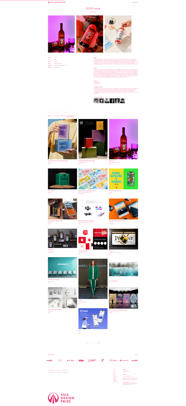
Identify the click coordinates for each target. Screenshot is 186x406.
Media (114, 380)
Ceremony (115, 377)
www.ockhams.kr (97, 82)
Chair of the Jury (52, 370)
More (136, 354)
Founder (58, 370)
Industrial (63, 116)
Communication (70, 116)
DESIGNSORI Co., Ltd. (126, 371)
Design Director (52, 372)
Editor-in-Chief (64, 370)
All (54, 116)
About (114, 371)
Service (114, 375)
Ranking (114, 379)
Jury (114, 372)
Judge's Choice (116, 381)
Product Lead (59, 372)
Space (57, 116)
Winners (114, 376)
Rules (114, 374)
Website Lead (66, 372)
